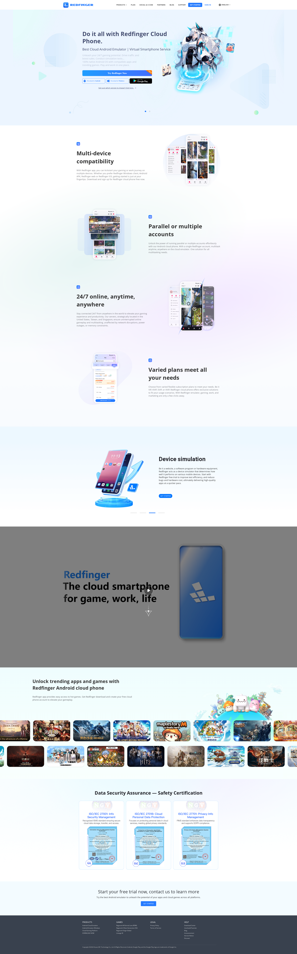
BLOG (172, 5)
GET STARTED (195, 5)
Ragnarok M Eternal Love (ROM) (126, 925)
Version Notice (189, 936)
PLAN (133, 5)
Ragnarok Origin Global (123, 931)
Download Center (189, 925)
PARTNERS (161, 5)
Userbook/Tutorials (190, 928)
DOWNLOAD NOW (88, 933)
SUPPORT (182, 5)
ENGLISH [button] (225, 5)
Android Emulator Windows (91, 928)
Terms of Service (155, 928)
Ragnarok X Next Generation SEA (127, 928)
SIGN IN (208, 5)
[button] (145, 111)
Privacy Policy (154, 925)
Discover (187, 938)
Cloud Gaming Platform (89, 931)
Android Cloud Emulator (90, 925)
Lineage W (119, 933)
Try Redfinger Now (117, 73)
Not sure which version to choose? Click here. (116, 88)
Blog (185, 931)
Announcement (189, 933)
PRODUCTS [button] (121, 5)
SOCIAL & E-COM (146, 5)
